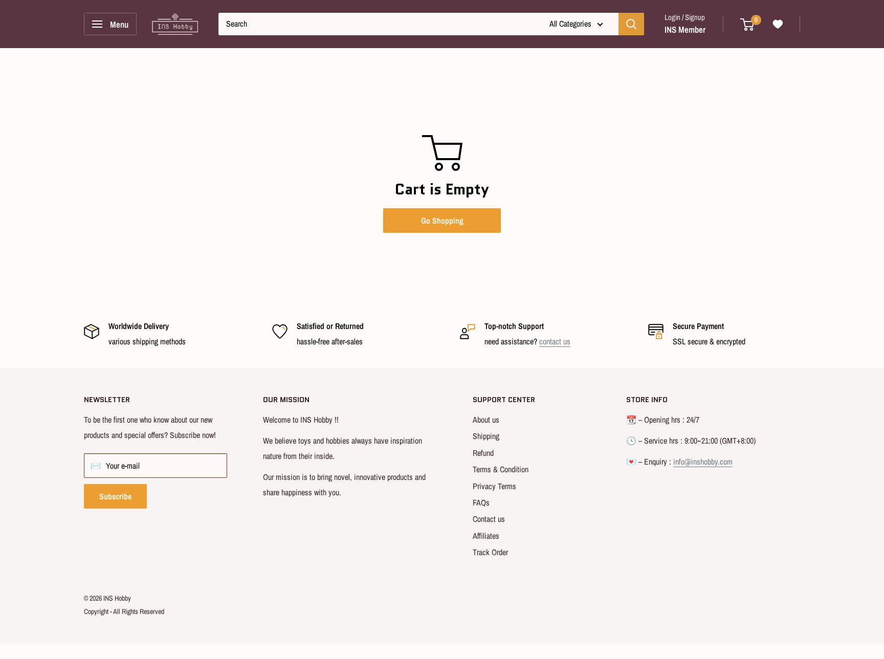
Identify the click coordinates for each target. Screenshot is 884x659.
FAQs (481, 502)
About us (486, 419)
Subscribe (115, 496)
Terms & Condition (500, 469)
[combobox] (377, 24)
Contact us (489, 518)
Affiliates (486, 535)
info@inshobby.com (703, 461)
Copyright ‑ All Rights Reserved (124, 611)
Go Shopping (442, 220)
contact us (554, 341)
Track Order (490, 552)
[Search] (631, 24)
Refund (483, 452)
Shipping (486, 436)
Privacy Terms (494, 486)
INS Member (685, 29)
